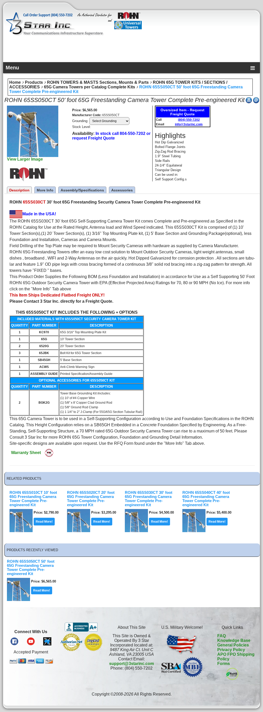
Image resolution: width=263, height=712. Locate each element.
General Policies (233, 645)
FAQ (221, 636)
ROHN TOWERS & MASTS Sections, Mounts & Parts (98, 82)
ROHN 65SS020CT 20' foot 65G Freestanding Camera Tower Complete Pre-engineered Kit (91, 499)
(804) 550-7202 (189, 120)
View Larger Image (25, 159)
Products (34, 82)
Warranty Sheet (26, 452)
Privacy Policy (231, 650)
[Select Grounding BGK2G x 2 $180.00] (109, 121)
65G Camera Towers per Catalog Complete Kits (89, 87)
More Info (45, 190)
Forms (223, 663)
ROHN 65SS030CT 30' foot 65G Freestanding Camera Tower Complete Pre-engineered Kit (148, 499)
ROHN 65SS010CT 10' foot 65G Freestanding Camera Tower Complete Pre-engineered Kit (33, 499)
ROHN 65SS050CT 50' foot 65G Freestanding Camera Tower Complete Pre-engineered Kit (30, 567)
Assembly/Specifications (82, 190)
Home (15, 82)
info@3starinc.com (189, 124)
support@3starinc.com (131, 663)
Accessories (122, 190)
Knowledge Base (233, 640)
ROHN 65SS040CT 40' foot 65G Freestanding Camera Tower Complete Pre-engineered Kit (206, 499)
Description (19, 190)
